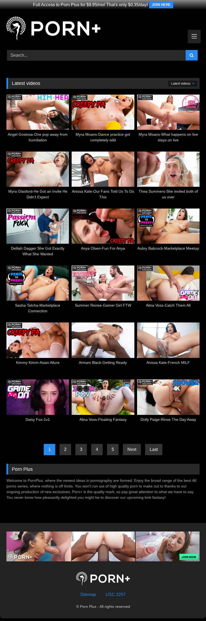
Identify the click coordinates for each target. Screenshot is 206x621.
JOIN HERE (161, 5)
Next (131, 449)
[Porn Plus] (103, 29)
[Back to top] (189, 605)
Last (154, 449)
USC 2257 (116, 594)
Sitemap (88, 594)
